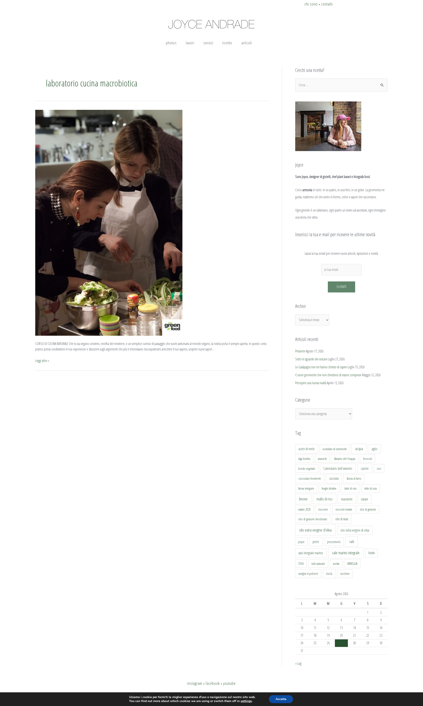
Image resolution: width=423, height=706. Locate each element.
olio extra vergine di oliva (354, 530)
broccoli (367, 459)
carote (365, 468)
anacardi (322, 459)
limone (303, 499)
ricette (227, 43)
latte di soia (370, 488)
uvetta (336, 564)
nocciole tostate (344, 509)
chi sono (311, 4)
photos (171, 43)
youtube (229, 683)
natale (364, 499)
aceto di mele (307, 448)
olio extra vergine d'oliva (315, 530)
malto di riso (324, 499)
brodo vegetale (306, 468)
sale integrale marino (311, 553)
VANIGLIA (352, 563)
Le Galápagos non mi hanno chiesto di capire (321, 367)
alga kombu (304, 459)
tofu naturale (318, 563)
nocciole (323, 509)
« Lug (298, 663)
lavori (190, 43)
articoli (246, 43)
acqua (359, 448)
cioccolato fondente (310, 478)
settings (246, 701)
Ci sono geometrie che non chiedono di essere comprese (328, 375)
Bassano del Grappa (344, 459)
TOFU (301, 564)
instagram (194, 683)
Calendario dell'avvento (337, 468)
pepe (301, 541)
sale (351, 541)
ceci (379, 468)
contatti (327, 4)
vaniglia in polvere (308, 573)
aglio (374, 448)
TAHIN (371, 553)
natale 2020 (304, 509)
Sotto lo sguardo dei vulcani (311, 359)
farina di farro (354, 478)
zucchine (345, 573)
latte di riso (350, 488)
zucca (329, 573)
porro (316, 541)
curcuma (334, 478)
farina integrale (306, 488)
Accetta (281, 699)
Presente (300, 351)
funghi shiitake (329, 488)
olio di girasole (368, 509)
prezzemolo (334, 541)
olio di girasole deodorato (312, 519)
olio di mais (341, 519)
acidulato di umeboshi (335, 449)
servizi (208, 43)
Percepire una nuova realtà (310, 382)
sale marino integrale (346, 553)
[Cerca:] (341, 84)
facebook (213, 683)
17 (302, 635)
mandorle (346, 499)
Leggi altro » (42, 360)
